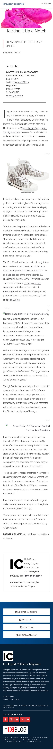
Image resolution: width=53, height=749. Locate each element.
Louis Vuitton (13, 299)
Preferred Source (33, 575)
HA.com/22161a (21, 82)
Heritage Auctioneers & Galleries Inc (33, 705)
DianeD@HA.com (14, 95)
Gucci (43, 295)
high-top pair (13, 275)
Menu (47, 3)
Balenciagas (9, 291)
